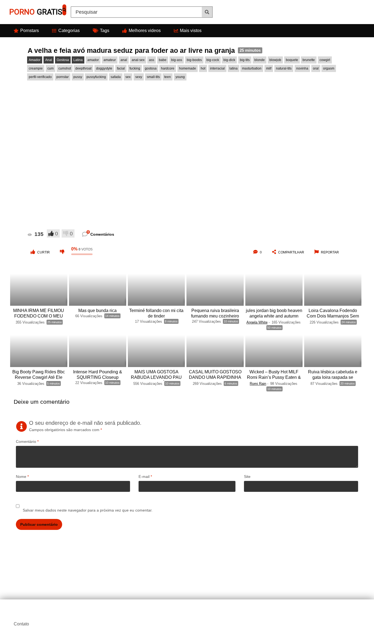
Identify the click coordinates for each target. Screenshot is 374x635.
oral (316, 68)
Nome (22, 476)
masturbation (251, 68)
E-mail (145, 476)
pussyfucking (96, 77)
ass (151, 60)
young (180, 77)
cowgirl (325, 60)
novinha (302, 68)
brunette (309, 60)
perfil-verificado (40, 77)
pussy (77, 77)
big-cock (212, 60)
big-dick (229, 60)
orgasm (328, 68)
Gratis (35, 11)
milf (268, 68)
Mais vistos (191, 30)
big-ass (176, 60)
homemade (187, 68)
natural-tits (284, 68)
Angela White (256, 322)
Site (247, 476)
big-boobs (194, 60)
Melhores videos (145, 30)
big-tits (245, 60)
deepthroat (83, 68)
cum (50, 68)
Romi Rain (258, 384)
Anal (48, 60)
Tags (104, 30)
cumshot (64, 68)
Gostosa (63, 60)
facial (121, 68)
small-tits (153, 77)
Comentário (27, 441)
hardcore (167, 68)
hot (203, 68)
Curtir (43, 252)
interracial (217, 68)
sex (128, 77)
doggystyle (104, 68)
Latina (78, 60)
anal (123, 60)
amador (93, 60)
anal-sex (138, 60)
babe (162, 60)
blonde (259, 60)
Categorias (69, 30)
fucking (135, 68)
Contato (21, 624)
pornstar (62, 77)
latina (233, 68)
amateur (109, 60)
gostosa (151, 68)
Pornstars (29, 30)
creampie (36, 68)
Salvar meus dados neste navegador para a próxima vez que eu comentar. (88, 510)
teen (167, 77)
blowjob (275, 60)
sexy (138, 77)
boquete (292, 60)
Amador (35, 60)
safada (116, 77)
